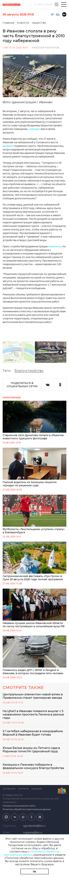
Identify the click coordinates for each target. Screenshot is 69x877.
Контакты (23, 789)
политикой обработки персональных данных (31, 853)
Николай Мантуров (45, 47)
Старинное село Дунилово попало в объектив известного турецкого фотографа (33, 437)
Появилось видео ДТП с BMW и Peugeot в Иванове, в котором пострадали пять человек (33, 671)
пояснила (54, 246)
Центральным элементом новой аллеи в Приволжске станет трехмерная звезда (33, 696)
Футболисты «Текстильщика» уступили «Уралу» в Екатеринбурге (34, 531)
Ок (34, 871)
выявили (8, 146)
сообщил (35, 129)
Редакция (36, 789)
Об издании (9, 789)
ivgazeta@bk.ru (32, 832)
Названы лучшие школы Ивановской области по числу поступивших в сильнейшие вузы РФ (34, 624)
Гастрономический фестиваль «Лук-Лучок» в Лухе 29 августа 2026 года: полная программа (33, 578)
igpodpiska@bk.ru (34, 825)
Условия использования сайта (19, 805)
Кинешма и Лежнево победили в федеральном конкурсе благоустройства (33, 766)
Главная (9, 23)
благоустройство (29, 370)
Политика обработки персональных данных (27, 809)
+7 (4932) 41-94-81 (43, 4)
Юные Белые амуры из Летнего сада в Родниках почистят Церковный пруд (31, 749)
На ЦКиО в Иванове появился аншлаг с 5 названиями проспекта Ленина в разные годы (33, 714)
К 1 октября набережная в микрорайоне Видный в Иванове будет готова (33, 732)
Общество (39, 23)
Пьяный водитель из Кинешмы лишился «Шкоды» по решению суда (30, 484)
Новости (23, 23)
